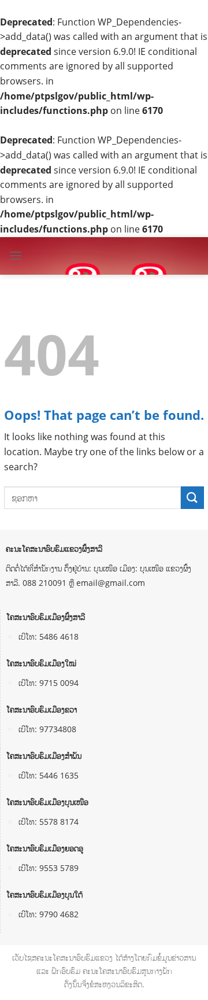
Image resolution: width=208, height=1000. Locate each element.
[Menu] (16, 255)
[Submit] (192, 497)
